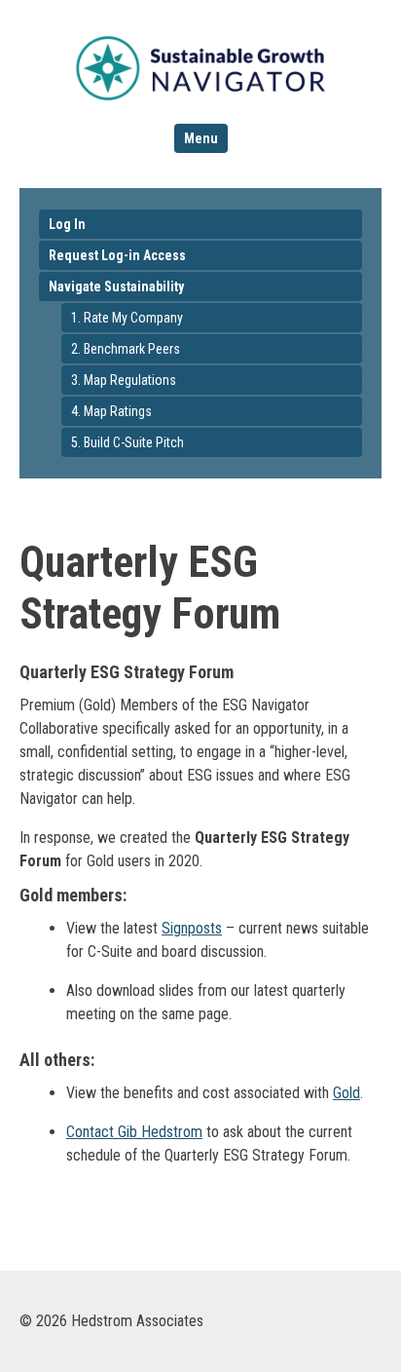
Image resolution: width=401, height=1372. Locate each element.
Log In (67, 224)
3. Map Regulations (123, 380)
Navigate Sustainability (116, 286)
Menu (201, 138)
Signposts (192, 928)
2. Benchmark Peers (125, 349)
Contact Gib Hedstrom (134, 1132)
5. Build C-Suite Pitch (127, 442)
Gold (346, 1093)
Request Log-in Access (117, 255)
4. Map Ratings (111, 411)
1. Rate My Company (127, 317)
